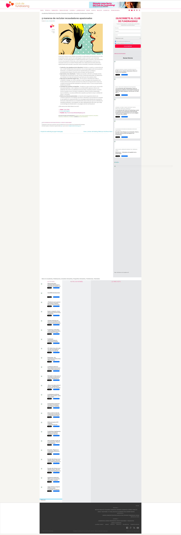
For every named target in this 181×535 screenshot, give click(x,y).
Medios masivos (99, 509)
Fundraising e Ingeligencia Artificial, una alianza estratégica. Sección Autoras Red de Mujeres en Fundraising (54, 434)
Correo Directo (132, 509)
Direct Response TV (103, 511)
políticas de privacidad (128, 43)
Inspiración (54, 10)
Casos (116, 149)
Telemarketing (121, 511)
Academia (72, 10)
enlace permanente (83, 116)
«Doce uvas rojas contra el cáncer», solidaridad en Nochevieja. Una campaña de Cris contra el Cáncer (54, 387)
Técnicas (47, 10)
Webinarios (128, 108)
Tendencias (65, 116)
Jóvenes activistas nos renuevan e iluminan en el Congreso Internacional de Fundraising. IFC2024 (54, 322)
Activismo (122, 107)
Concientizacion (111, 515)
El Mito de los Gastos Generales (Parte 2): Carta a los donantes (126, 71)
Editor (53, 21)
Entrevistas (119, 515)
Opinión (125, 69)
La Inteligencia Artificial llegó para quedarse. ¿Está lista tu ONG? (54, 396)
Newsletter (129, 149)
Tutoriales (71, 116)
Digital (42, 10)
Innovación (117, 108)
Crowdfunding (130, 511)
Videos (116, 150)
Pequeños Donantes (131, 69)
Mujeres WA (106, 10)
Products (99, 10)
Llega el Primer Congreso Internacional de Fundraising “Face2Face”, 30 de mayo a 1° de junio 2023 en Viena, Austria (54, 489)
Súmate (88, 10)
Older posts (43, 500)
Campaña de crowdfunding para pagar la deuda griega (51, 131)
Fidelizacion (82, 115)
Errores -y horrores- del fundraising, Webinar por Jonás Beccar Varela (98, 131)
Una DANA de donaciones (54, 292)
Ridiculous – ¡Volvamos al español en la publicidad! (125, 153)
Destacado (130, 107)
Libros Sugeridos (116, 523)
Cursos (125, 107)
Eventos (93, 10)
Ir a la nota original (65, 111)
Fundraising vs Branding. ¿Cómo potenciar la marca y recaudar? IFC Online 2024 (54, 331)
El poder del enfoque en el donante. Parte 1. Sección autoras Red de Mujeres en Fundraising (127, 133)
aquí (61, 125)
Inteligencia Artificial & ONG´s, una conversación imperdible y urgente (54, 479)
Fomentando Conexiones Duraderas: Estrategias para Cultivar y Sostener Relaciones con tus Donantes (54, 406)
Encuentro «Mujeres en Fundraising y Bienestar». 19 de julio (54, 451)
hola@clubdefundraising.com (74, 125)
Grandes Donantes (89, 115)
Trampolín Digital (115, 10)
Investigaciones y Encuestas (125, 520)
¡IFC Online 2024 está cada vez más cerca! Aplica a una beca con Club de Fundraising (54, 350)
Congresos (101, 520)
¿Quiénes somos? (81, 10)
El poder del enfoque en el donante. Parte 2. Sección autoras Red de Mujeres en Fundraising (54, 461)
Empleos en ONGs (64, 10)
